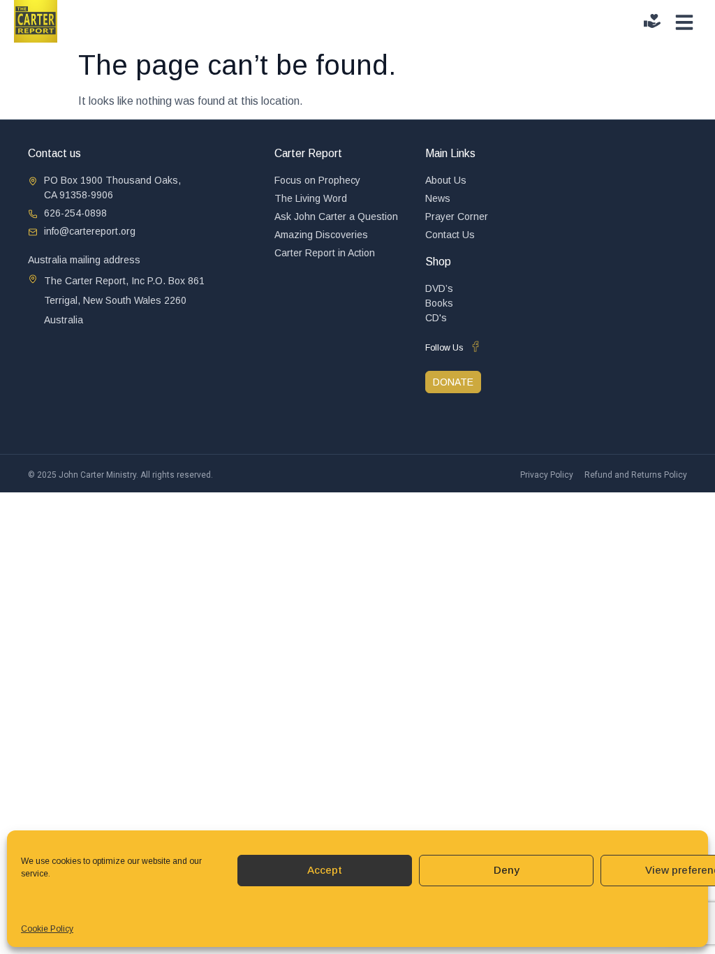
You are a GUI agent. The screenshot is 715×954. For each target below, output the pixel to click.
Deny (506, 870)
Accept (324, 870)
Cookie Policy (47, 929)
